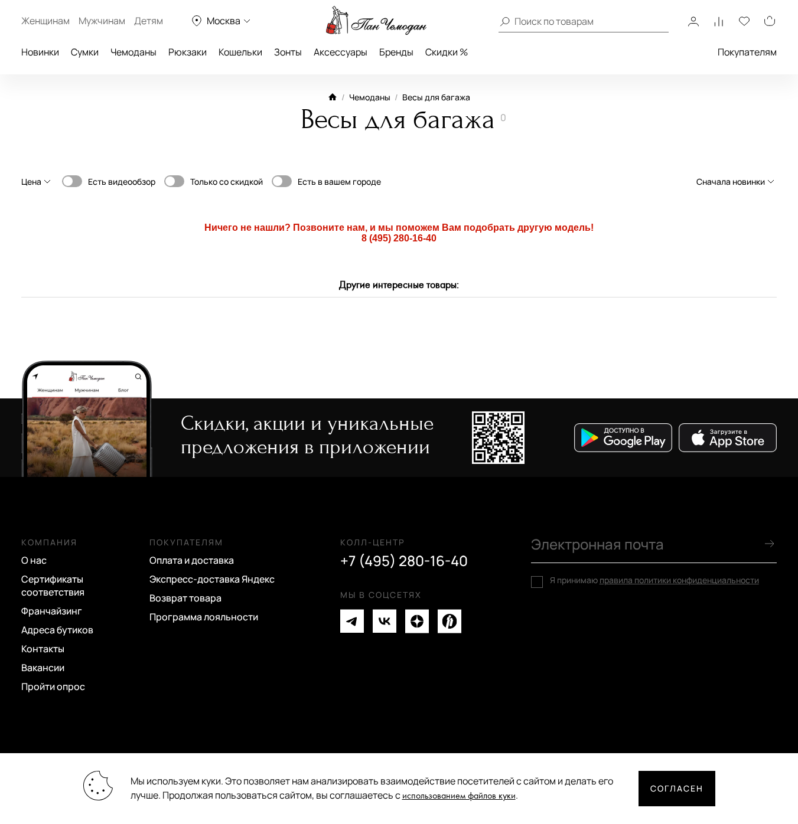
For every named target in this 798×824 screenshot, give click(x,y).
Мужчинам (102, 20)
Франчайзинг (51, 610)
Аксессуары (340, 51)
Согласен (676, 788)
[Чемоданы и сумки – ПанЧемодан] (376, 20)
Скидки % (446, 51)
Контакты (42, 648)
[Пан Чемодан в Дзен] (417, 621)
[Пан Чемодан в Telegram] (352, 621)
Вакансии (42, 667)
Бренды (396, 51)
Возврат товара (185, 597)
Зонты (288, 51)
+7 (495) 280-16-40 (404, 561)
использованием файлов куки (459, 796)
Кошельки (240, 51)
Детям (148, 20)
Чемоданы (133, 51)
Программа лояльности (203, 616)
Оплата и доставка (191, 560)
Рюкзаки (187, 51)
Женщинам (45, 20)
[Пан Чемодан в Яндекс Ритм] (449, 621)
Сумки (85, 51)
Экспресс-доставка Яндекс (212, 579)
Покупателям (747, 51)
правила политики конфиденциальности (679, 580)
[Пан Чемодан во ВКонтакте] (384, 621)
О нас (34, 560)
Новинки (40, 51)
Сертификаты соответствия (52, 586)
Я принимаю (654, 580)
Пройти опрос (53, 686)
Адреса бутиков (57, 629)
